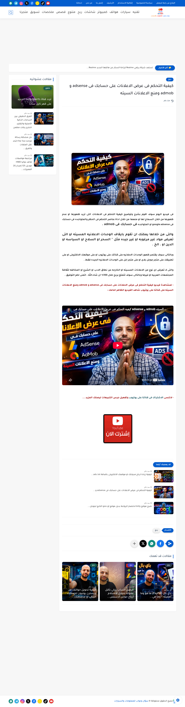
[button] (160, 543)
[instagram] (21, 3)
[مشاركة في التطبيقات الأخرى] (134, 543)
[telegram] (16, 3)
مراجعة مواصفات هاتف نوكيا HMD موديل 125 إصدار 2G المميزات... (22, 164)
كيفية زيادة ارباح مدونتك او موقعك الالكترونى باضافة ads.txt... (121, 475)
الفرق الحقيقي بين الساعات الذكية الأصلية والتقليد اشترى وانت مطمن (22, 122)
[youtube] (48, 3)
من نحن (89, 3)
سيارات (125, 12)
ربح (80, 12)
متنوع (71, 12)
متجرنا (24, 12)
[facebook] (32, 3)
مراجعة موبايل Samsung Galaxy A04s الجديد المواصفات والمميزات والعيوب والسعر (112, 68)
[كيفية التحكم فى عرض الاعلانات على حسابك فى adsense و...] (163, 492)
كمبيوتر (102, 12)
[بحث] (11, 12)
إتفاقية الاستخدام (125, 3)
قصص (61, 12)
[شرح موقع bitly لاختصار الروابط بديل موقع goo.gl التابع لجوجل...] (163, 508)
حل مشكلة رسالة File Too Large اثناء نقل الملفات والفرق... (22, 143)
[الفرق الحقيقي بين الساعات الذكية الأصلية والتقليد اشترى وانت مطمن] (43, 118)
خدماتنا (79, 3)
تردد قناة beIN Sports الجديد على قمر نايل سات (34, 102)
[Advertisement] (92, 41)
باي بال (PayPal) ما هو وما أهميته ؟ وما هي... (155, 595)
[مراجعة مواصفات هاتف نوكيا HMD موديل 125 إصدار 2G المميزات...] (43, 160)
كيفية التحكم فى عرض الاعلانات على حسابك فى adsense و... (122, 490)
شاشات (89, 12)
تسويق (35, 12)
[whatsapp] (11, 3)
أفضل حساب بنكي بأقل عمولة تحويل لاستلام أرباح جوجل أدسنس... (119, 594)
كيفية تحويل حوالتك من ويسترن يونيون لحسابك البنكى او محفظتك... (81, 594)
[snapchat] (37, 3)
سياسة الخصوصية (144, 3)
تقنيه (136, 12)
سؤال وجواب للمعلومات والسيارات (131, 701)
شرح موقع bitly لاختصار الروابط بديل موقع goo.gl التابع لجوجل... (120, 506)
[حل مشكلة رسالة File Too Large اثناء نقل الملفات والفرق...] (43, 139)
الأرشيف (110, 3)
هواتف (114, 12)
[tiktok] (43, 3)
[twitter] (27, 3)
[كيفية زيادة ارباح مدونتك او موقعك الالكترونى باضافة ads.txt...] (163, 476)
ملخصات (48, 12)
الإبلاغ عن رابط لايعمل (165, 3)
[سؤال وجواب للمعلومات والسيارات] (160, 12)
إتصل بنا (99, 3)
